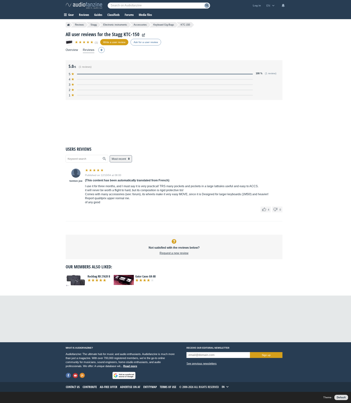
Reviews (84, 15)
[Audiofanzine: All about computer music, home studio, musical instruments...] (84, 5)
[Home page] (68, 25)
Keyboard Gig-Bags (163, 24)
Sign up (266, 355)
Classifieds (113, 15)
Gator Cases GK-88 (145, 276)
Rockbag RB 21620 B (99, 276)
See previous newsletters (201, 363)
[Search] (206, 5)
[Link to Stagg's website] (142, 35)
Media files (145, 15)
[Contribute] (101, 50)
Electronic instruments (115, 24)
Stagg (93, 24)
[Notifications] (283, 5)
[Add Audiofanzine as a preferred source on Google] (123, 375)
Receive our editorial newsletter (207, 348)
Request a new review (174, 253)
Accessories (140, 24)
